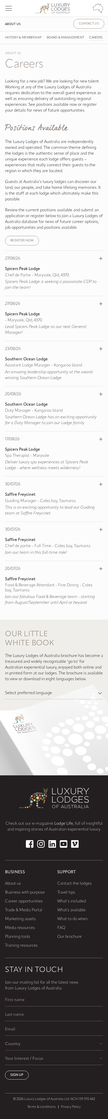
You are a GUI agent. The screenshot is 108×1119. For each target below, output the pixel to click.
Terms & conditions (41, 1107)
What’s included (71, 901)
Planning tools (17, 937)
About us (13, 24)
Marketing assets (20, 919)
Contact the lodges (74, 884)
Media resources (20, 928)
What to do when (72, 919)
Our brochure (69, 937)
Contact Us (89, 23)
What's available (71, 910)
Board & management (65, 37)
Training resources (21, 946)
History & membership (23, 37)
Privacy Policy (71, 1107)
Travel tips (66, 892)
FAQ (61, 928)
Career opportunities (24, 901)
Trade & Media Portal (23, 910)
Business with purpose (25, 892)
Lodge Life (63, 824)
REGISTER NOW (22, 240)
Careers (96, 37)
